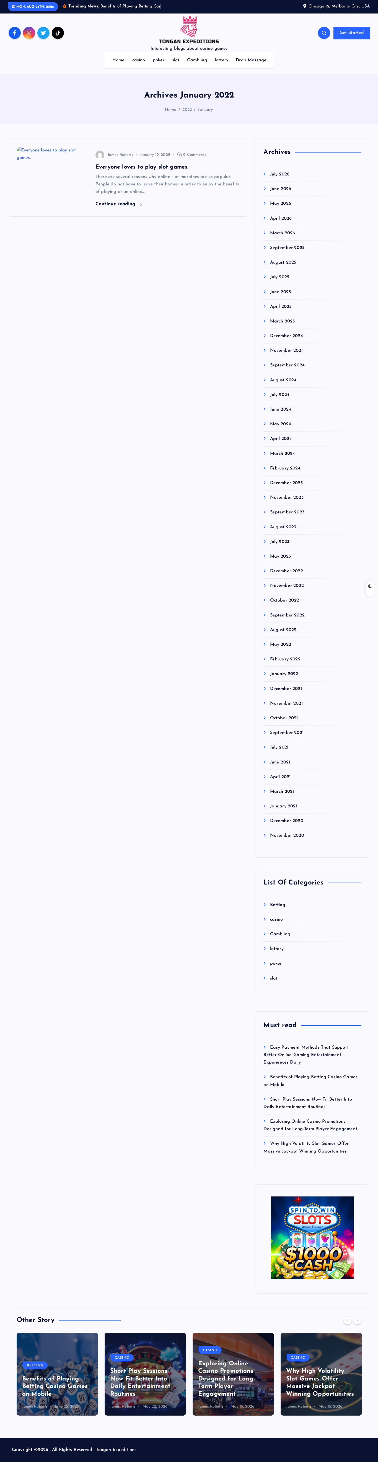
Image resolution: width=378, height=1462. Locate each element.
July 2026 (279, 174)
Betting (277, 905)
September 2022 (287, 615)
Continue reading (116, 204)
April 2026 (281, 218)
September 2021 (286, 733)
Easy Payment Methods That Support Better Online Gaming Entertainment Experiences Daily (305, 1055)
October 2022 (284, 600)
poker (159, 60)
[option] (57, 1374)
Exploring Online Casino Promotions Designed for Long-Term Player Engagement (138, 1379)
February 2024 (285, 468)
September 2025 (287, 248)
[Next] (357, 1320)
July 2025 (279, 277)
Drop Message (251, 60)
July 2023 (279, 542)
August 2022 (283, 630)
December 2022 (286, 571)
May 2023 (280, 556)
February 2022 (285, 659)
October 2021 (284, 718)
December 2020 (286, 821)
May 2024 (280, 424)
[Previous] (347, 1320)
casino (138, 60)
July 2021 (279, 747)
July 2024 (279, 395)
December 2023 (286, 483)
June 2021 (280, 762)
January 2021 (283, 806)
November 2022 (287, 586)
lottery (221, 60)
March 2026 (282, 233)
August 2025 (283, 262)
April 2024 (281, 439)
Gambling (197, 60)
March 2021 (282, 791)
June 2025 (280, 292)
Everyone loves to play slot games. (141, 167)
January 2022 (284, 674)
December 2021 (286, 689)
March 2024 (282, 454)
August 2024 (283, 380)
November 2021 (286, 703)
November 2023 (286, 497)
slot (176, 60)
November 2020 (287, 835)
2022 (187, 110)
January (205, 110)
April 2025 (280, 307)
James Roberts (120, 155)
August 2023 (283, 527)
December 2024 (286, 336)
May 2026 (280, 203)
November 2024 (287, 350)
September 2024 (287, 365)
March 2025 (282, 321)
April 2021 (280, 777)
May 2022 (280, 644)
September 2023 (287, 512)
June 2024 (280, 409)
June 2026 (280, 189)
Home (118, 60)
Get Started (352, 33)
